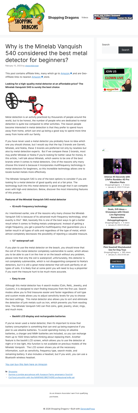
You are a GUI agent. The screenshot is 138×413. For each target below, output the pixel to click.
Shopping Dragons (63, 17)
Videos (85, 17)
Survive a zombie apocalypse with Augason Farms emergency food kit (40, 374)
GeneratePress (87, 408)
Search (106, 44)
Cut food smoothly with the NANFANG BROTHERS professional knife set (41, 377)
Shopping (12, 371)
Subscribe (119, 266)
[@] (117, 151)
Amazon (65, 73)
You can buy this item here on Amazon (26, 364)
